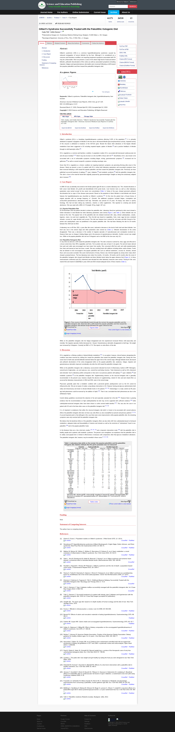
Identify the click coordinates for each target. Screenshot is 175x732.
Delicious (123, 91)
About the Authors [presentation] (73, 43)
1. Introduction (46, 51)
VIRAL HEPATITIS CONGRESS (70, 726)
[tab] (42, 43)
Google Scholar (65, 719)
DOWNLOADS (120, 22)
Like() (125, 72)
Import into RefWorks (108, 128)
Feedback (87, 724)
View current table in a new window (120, 504)
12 (106, 388)
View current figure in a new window (118, 329)
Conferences (40, 726)
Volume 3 (57, 17)
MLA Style (65, 116)
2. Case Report (46, 54)
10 (69, 176)
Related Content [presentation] (60, 43)
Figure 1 (110, 212)
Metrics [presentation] (49, 43)
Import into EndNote (80, 128)
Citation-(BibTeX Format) (127, 62)
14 (99, 391)
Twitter (126, 98)
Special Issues (41, 728)
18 (67, 425)
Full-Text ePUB (124, 49)
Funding (44, 60)
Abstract (44, 48)
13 (108, 388)
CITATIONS (131, 22)
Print (124, 105)
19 (91, 429)
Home (38, 719)
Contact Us (87, 719)
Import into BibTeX (67, 128)
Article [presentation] (42, 43)
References (45, 68)
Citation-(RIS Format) (126, 59)
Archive (113, 12)
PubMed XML (124, 56)
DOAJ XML (123, 52)
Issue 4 (64, 17)
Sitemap (86, 721)
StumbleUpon (124, 88)
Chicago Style (88, 116)
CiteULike (123, 81)
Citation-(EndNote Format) (127, 65)
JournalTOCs (64, 728)
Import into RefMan (94, 128)
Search (132, 6)
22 (119, 429)
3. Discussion (46, 57)
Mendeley (123, 84)
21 (95, 429)
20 (93, 429)
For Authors (62, 12)
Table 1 (103, 191)
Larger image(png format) (73, 333)
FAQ (85, 726)
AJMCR (41, 17)
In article (68, 540)
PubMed (131, 540)
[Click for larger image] (98, 294)
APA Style (77, 116)
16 (131, 400)
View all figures (106, 92)
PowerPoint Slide (71, 329)
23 (107, 437)
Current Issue (100, 12)
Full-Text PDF (124, 46)
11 (104, 195)
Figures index (94, 327)
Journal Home (46, 12)
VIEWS (110, 22)
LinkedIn (127, 101)
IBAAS (63, 724)
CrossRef (124, 540)
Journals (39, 724)
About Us (126, 12)
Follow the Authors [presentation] (98, 43)
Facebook (128, 94)
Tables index (94, 502)
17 (115, 403)
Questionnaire (88, 728)
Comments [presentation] (85, 43)
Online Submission (81, 12)
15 (119, 397)
